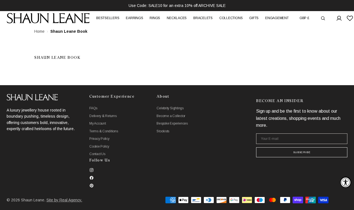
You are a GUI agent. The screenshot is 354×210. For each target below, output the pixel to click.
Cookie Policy (99, 146)
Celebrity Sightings (170, 108)
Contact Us (97, 154)
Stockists (163, 131)
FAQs (93, 108)
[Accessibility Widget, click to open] (345, 182)
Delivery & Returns (103, 116)
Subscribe (301, 152)
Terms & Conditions (103, 131)
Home (39, 31)
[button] (304, 18)
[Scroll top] (346, 202)
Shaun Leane (32, 200)
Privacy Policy (99, 139)
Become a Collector (171, 116)
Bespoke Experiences (172, 123)
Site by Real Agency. (64, 200)
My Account (97, 123)
